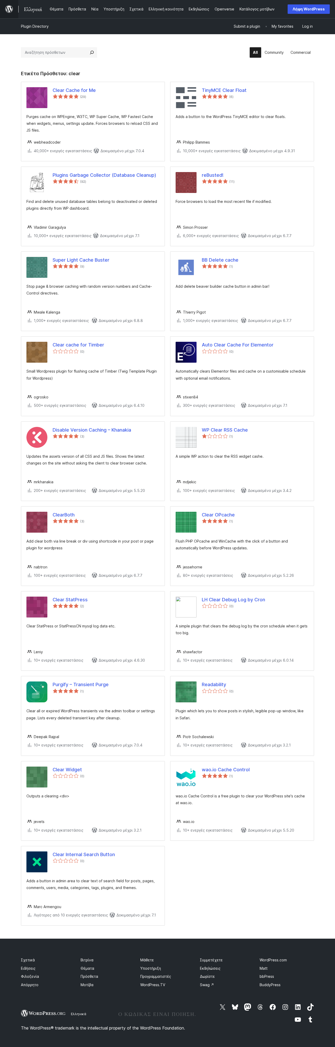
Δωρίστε (207, 976)
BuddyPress (270, 985)
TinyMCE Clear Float (224, 90)
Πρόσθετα (89, 976)
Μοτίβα (87, 985)
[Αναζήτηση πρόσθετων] (92, 52)
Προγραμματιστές (155, 976)
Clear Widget (67, 769)
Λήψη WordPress (309, 9)
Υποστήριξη (150, 968)
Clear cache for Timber (78, 345)
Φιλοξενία (30, 976)
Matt (263, 968)
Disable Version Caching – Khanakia (92, 430)
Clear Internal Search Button (84, 854)
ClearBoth (64, 514)
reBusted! (213, 175)
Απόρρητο (29, 985)
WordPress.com (273, 960)
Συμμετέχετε (211, 960)
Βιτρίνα (87, 960)
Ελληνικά (78, 1014)
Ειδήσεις (28, 968)
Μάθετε (147, 960)
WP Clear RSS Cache (225, 430)
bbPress (267, 976)
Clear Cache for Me (74, 90)
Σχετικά (28, 960)
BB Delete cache (220, 260)
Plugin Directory (35, 26)
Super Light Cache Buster (81, 260)
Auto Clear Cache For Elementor (237, 345)
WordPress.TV (152, 985)
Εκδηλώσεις (210, 968)
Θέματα (87, 968)
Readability (214, 684)
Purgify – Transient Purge (81, 684)
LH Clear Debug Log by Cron (233, 599)
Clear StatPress (70, 599)
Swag (207, 985)
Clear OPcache (218, 514)
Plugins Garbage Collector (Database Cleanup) (104, 175)
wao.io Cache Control (226, 769)
